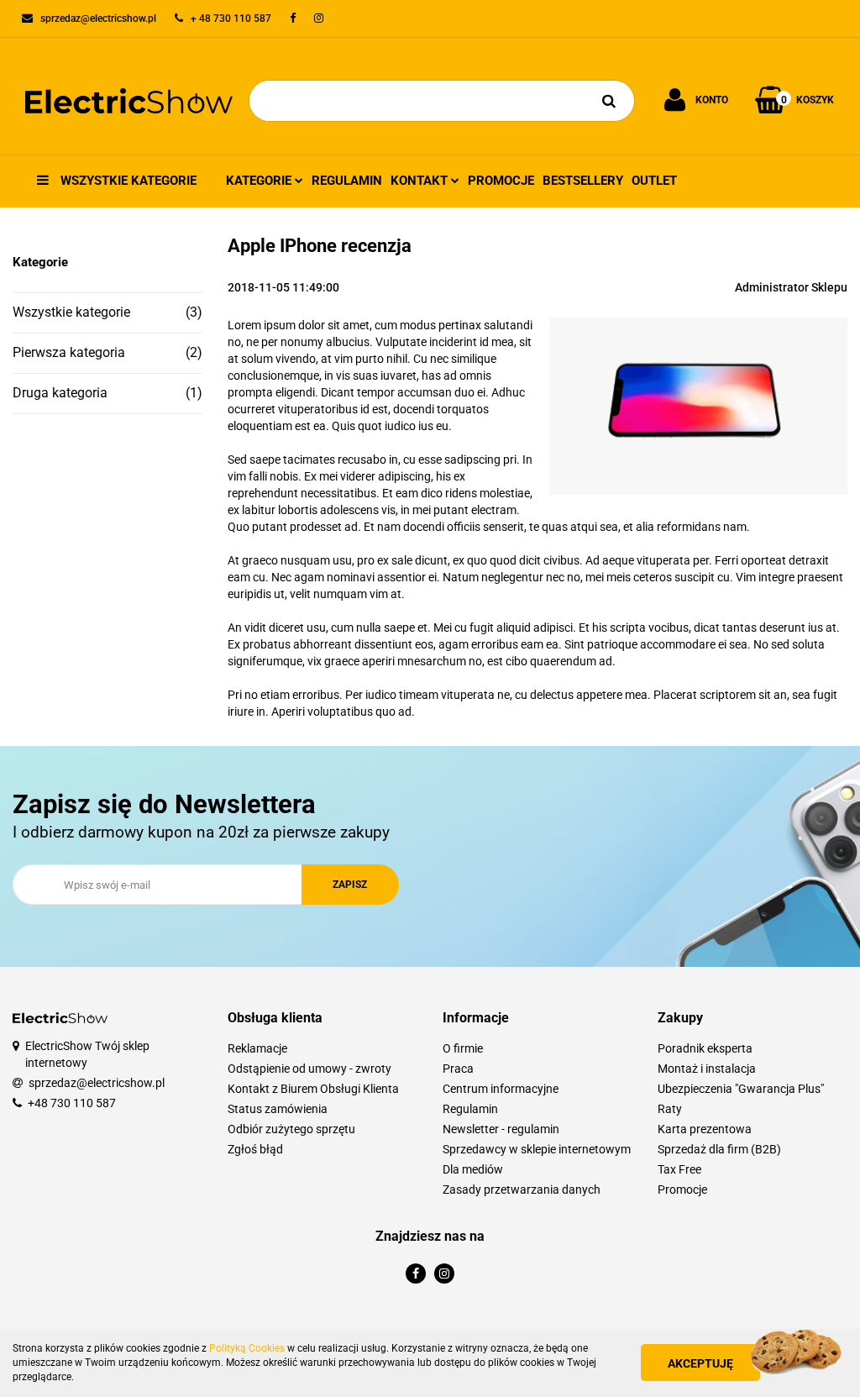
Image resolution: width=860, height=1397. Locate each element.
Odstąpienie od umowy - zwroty (309, 1068)
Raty (670, 1109)
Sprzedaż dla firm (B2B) (719, 1149)
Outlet (654, 180)
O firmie (463, 1048)
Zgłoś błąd (255, 1149)
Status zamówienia (278, 1109)
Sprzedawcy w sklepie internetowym (537, 1149)
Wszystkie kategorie (127, 180)
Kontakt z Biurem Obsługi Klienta (313, 1088)
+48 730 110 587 (72, 1103)
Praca (458, 1068)
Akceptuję (700, 1363)
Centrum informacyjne (500, 1088)
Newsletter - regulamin (501, 1129)
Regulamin (347, 180)
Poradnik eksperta (705, 1048)
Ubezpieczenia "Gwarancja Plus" (741, 1088)
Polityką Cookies (247, 1348)
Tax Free (679, 1169)
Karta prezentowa (705, 1129)
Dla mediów (473, 1169)
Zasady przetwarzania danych (521, 1189)
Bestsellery (583, 180)
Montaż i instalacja (707, 1068)
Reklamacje (257, 1048)
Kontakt (421, 180)
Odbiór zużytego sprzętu (291, 1129)
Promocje (501, 180)
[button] (322, 1018)
